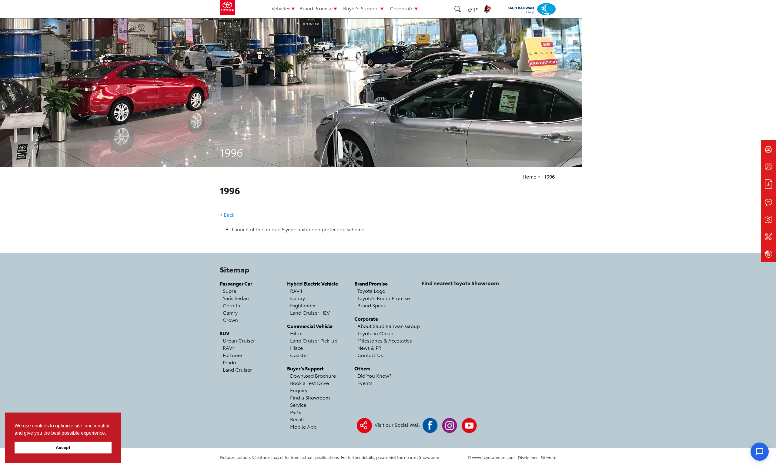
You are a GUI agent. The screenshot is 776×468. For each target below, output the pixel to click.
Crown (230, 319)
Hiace (296, 347)
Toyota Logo (371, 290)
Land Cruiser (237, 369)
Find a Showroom (310, 397)
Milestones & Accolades (384, 340)
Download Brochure (313, 375)
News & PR (369, 347)
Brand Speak (371, 305)
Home (530, 176)
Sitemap (548, 457)
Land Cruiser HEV (310, 312)
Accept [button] (63, 447)
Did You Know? (374, 375)
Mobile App (303, 426)
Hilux (296, 332)
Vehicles (281, 8)
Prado (229, 362)
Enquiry (298, 389)
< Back (227, 214)
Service (298, 404)
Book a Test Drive (309, 382)
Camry (230, 312)
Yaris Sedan (236, 297)
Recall (297, 419)
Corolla (231, 305)
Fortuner (232, 354)
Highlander (303, 305)
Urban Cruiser (239, 340)
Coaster (299, 354)
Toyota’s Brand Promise (383, 297)
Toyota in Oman (375, 332)
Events (365, 382)
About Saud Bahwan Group (388, 325)
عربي (473, 8)
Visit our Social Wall (397, 424)
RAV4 (229, 347)
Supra (229, 290)
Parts (295, 411)
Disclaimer (528, 457)
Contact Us (370, 354)
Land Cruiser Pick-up (313, 340)
